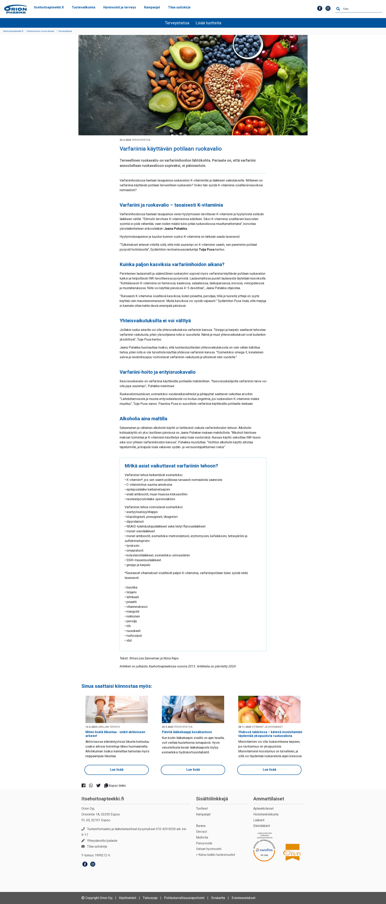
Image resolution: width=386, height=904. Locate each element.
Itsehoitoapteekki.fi (49, 7)
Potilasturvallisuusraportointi (184, 898)
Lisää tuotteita (208, 22)
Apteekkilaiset (263, 808)
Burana (200, 826)
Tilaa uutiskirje (179, 7)
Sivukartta (218, 898)
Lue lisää (116, 769)
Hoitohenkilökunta (265, 814)
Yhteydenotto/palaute (102, 841)
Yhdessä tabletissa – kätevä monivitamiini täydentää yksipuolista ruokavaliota (270, 734)
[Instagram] (92, 865)
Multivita (202, 837)
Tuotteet (202, 808)
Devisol (201, 832)
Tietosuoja (150, 898)
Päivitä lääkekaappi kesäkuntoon (187, 732)
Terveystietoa (177, 22)
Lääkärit (258, 820)
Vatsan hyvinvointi (208, 849)
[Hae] (338, 9)
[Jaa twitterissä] (100, 785)
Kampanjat (152, 7)
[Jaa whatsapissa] (92, 785)
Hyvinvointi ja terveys (119, 7)
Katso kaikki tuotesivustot (216, 855)
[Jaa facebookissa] (85, 785)
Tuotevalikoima (83, 7)
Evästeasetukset (243, 898)
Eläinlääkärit (261, 826)
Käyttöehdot (127, 898)
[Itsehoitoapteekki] (15, 9)
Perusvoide (204, 843)
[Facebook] (84, 865)
